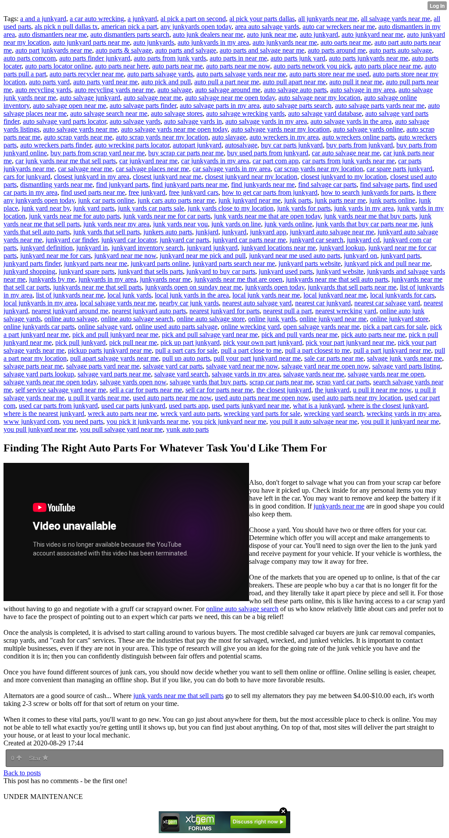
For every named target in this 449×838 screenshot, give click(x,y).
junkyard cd (363, 240)
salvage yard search (181, 374)
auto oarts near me (346, 42)
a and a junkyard (43, 18)
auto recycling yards (43, 89)
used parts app (188, 405)
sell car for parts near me (219, 390)
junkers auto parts (167, 232)
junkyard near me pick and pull (203, 255)
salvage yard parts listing (406, 366)
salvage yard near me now (242, 366)
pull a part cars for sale (186, 350)
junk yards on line (236, 224)
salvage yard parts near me (114, 374)
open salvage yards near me (321, 326)
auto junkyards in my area (213, 42)
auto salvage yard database (325, 113)
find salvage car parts (327, 184)
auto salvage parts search (297, 105)
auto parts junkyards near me (368, 58)
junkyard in (92, 247)
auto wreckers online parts (358, 137)
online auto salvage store (211, 318)
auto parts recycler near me (87, 74)
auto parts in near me (238, 58)
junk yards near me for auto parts (74, 216)
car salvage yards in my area (231, 168)
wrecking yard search (333, 413)
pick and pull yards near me (299, 334)
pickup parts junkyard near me (110, 350)
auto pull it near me (355, 82)
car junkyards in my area (215, 161)
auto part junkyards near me (53, 50)
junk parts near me (340, 200)
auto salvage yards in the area (351, 121)
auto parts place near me (387, 66)
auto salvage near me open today (230, 97)
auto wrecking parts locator (132, 145)
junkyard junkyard (212, 247)
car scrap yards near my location (318, 168)
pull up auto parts (186, 358)
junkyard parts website (309, 263)
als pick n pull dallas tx (66, 26)
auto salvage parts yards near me (379, 105)
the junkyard (332, 390)
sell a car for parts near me (146, 390)
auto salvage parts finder (143, 105)
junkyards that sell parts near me (352, 287)
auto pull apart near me (294, 82)
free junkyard (146, 192)
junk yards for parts (304, 208)
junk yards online (288, 224)
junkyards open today (274, 287)
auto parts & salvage (124, 50)
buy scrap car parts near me (186, 153)
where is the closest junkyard (387, 405)
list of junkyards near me (70, 295)
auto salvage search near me (108, 113)
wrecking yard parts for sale (262, 413)
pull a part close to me (251, 350)
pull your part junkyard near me (257, 358)
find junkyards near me (263, 184)
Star (36, 758)
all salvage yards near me (395, 18)
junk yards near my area (116, 224)
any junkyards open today (196, 26)
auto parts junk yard (298, 58)
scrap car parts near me (281, 382)
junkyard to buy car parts (220, 271)
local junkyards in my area (40, 303)
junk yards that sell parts (106, 232)
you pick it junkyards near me (148, 421)
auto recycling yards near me (114, 89)
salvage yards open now (133, 382)
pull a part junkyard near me (392, 350)
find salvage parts (384, 184)
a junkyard (142, 18)
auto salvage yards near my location (280, 129)
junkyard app (268, 232)
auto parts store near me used (329, 74)
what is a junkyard (318, 405)
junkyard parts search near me (233, 263)
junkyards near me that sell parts (97, 287)
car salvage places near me (152, 168)
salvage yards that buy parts (208, 382)
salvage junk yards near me (404, 358)
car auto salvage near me (346, 153)
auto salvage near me (153, 97)
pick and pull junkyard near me (115, 334)
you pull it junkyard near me (400, 421)
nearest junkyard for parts (224, 311)
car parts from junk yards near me (348, 161)
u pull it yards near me (98, 397)
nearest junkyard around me (70, 311)
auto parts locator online (58, 66)
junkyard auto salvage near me (332, 232)
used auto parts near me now (172, 397)
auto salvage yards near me (80, 129)
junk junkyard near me (249, 200)
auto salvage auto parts (295, 89)
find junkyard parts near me (190, 184)
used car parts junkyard (133, 405)
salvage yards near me (313, 374)
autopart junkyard (197, 145)
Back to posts (22, 773)
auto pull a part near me (226, 82)
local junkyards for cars (402, 295)
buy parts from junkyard (359, 145)
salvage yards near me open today (50, 382)
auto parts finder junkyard (94, 58)
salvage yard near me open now (325, 366)
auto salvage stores (177, 113)
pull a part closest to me (317, 350)
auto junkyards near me (285, 42)
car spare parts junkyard (399, 168)
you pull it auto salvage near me (313, 421)
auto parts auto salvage (400, 50)
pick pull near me (133, 342)
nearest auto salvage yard (257, 303)
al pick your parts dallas (262, 18)
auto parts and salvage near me (262, 50)
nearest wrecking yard (345, 311)
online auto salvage (70, 318)
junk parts (297, 200)
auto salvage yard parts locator (64, 121)
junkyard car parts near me (249, 240)
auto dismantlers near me (52, 34)
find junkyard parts (122, 184)
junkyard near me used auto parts (294, 255)
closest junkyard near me (167, 176)
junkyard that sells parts (150, 271)
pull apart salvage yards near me (114, 358)
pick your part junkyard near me (350, 342)
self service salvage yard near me (60, 390)
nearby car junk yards (189, 303)
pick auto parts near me (373, 334)
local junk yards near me (266, 295)
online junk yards (272, 318)
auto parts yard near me (105, 82)
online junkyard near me (333, 318)
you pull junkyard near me (40, 429)
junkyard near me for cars (55, 255)
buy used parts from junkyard (267, 153)
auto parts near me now (238, 66)
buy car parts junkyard (292, 145)
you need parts (83, 421)
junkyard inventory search (147, 247)
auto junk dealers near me (208, 34)
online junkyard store (399, 318)
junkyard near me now (125, 255)
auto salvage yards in (193, 121)
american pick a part (129, 26)
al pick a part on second (193, 18)
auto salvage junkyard (90, 97)
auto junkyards (153, 42)
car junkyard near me (148, 161)
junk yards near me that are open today (267, 216)
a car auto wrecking (97, 18)
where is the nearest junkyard (44, 413)
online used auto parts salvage (176, 326)
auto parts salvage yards (160, 74)
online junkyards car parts (39, 326)
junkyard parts (400, 255)
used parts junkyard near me (250, 405)
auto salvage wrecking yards (245, 113)
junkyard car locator (128, 240)
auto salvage (174, 89)
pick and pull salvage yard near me (210, 334)
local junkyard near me (335, 295)
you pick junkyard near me (229, 421)
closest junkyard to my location (344, 176)
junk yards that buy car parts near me (366, 224)
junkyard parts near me (95, 263)
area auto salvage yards (267, 26)
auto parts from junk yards (170, 58)
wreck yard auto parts (190, 413)
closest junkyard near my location (251, 176)
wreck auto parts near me (122, 413)
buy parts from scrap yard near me (97, 153)
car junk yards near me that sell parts (65, 161)
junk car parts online (106, 200)
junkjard (207, 232)
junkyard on (360, 255)
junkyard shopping (29, 271)
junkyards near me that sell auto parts (337, 279)
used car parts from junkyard (58, 405)
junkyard (234, 232)
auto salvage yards (135, 121)
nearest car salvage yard (387, 303)
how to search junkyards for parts (367, 192)
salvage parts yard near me (102, 366)
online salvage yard (105, 326)
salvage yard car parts (173, 366)
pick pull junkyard (80, 342)
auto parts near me (177, 66)
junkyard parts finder (32, 263)
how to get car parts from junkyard (269, 192)
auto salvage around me (227, 89)
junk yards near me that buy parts (370, 216)
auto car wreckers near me (339, 26)
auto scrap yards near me (78, 137)
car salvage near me (85, 168)
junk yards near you (180, 224)
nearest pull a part (287, 311)
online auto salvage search (137, 318)
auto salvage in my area (362, 89)
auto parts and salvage (185, 50)
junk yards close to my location (231, 208)
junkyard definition (46, 247)
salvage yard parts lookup (39, 374)
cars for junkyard (27, 176)
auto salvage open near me (69, 105)
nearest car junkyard (323, 303)
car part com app (276, 161)
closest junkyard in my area (91, 176)
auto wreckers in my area (284, 137)
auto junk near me (271, 34)
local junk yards (129, 295)
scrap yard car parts (343, 382)
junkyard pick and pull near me (387, 263)
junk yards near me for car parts (166, 216)
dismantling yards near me (56, 184)
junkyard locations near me (278, 247)
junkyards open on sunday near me (193, 287)
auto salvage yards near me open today (174, 129)
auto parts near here (122, 66)
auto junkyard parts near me (91, 42)
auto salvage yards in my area (266, 121)
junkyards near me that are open (238, 279)
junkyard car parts (184, 240)
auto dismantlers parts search (129, 34)
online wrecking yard (250, 326)
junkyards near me (165, 279)
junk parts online (392, 200)
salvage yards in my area (246, 374)
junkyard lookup (342, 247)
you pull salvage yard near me (121, 429)
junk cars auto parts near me (176, 200)
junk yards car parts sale (151, 208)
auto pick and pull (166, 82)
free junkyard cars (193, 192)
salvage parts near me (33, 366)
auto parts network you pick (312, 66)
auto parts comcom (30, 58)
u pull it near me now (382, 390)
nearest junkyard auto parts (149, 311)
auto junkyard (319, 34)
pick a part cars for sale (395, 326)
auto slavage (229, 137)
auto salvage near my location (319, 97)
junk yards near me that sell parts (178, 695)
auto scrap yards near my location (162, 137)
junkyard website (339, 271)
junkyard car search (316, 240)
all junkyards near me (327, 18)
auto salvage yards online (368, 129)
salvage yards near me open (386, 374)
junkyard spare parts (86, 271)
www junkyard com (31, 421)
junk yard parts (93, 208)
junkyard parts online (160, 263)
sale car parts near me (333, 358)
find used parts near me (93, 192)
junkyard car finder (72, 240)
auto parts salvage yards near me (241, 74)
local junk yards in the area (192, 295)
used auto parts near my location (356, 397)
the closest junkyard (284, 390)
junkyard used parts (286, 271)
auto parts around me (337, 50)
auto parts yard (49, 82)
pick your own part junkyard (262, 342)
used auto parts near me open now (262, 397)
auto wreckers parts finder (55, 145)
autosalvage (241, 145)
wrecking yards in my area (403, 413)
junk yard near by (45, 208)
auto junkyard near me (372, 34)
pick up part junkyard (190, 342)
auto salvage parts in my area (220, 105)
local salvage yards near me (118, 303)
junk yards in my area (364, 208)
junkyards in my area (107, 279)
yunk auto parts (187, 429)
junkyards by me (52, 279)
